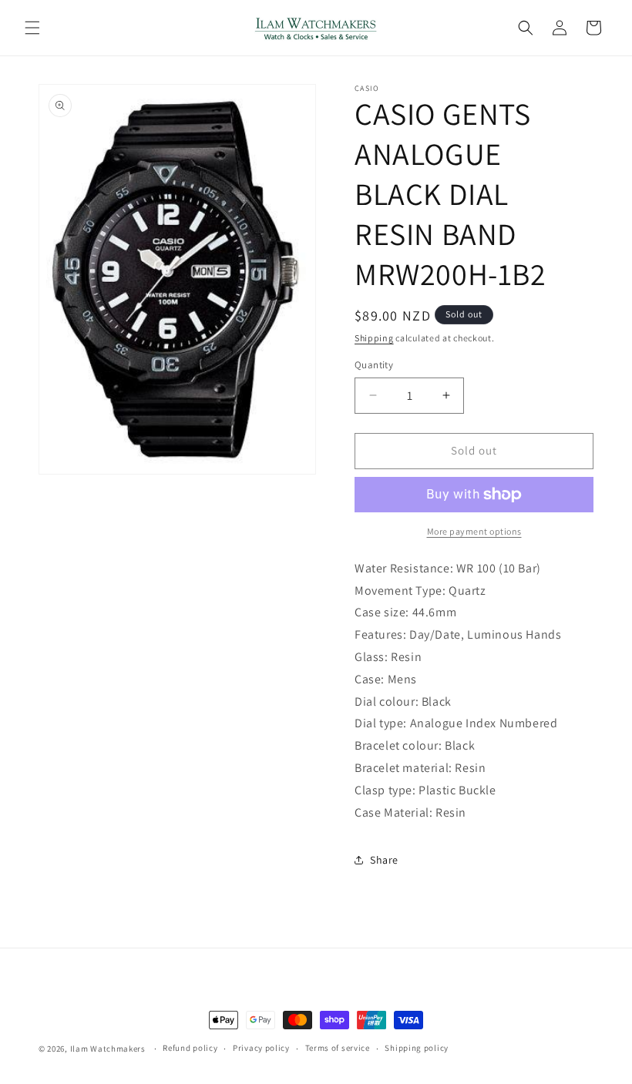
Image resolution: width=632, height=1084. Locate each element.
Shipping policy (417, 1047)
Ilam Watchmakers (108, 1048)
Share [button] (384, 860)
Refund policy (190, 1047)
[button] (32, 28)
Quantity (374, 364)
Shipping (374, 338)
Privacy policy (261, 1047)
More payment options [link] (474, 531)
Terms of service (337, 1047)
